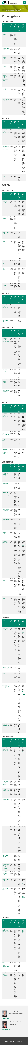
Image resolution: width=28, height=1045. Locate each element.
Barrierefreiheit (9, 1043)
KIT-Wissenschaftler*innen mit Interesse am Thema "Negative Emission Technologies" (19, 901)
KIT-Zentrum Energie (23, 693)
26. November (15, 90)
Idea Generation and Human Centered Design (5, 866)
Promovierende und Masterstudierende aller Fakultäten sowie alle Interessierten (19, 353)
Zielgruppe (19, 27)
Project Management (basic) (5, 532)
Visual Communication (5, 262)
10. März (15, 100)
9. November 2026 (15, 67)
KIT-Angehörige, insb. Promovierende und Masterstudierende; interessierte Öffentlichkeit (19, 763)
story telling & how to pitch (5, 520)
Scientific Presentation (5, 725)
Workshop (11, 147)
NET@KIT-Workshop (5, 889)
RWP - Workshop (4, 674)
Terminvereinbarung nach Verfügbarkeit (15, 39)
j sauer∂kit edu (5, 1018)
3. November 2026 (15, 58)
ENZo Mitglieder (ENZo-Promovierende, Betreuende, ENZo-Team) (19, 812)
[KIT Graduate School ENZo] (23, 9)
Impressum (12, 1041)
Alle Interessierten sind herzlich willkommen (19, 208)
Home (6, 1041)
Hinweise (23, 922)
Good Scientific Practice (5, 100)
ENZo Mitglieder (19, 51)
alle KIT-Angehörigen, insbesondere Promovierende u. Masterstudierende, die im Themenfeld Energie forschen (19, 702)
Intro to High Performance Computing (5, 148)
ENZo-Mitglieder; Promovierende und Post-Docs (19, 586)
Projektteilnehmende (19, 487)
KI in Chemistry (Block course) (5, 783)
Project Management (5, 790)
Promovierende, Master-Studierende (19, 499)
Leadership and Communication (5, 433)
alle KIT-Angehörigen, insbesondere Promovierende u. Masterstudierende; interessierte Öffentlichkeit (19, 559)
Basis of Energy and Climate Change (5, 494)
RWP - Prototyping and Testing (5, 855)
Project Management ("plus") (5, 474)
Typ (11, 25)
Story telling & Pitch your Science (5, 873)
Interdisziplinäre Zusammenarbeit (5, 451)
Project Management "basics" (5, 57)
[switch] (18, 2)
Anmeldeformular (24, 896)
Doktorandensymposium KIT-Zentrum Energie (5, 685)
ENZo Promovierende (19, 373)
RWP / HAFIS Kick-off (5, 484)
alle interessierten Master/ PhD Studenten (19, 275)
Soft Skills (11, 49)
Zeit (15, 25)
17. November (15, 75)
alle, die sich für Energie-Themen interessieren (19, 421)
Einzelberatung (11, 34)
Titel (3, 24)
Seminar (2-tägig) (11, 792)
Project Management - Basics (5, 381)
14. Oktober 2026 (15, 50)
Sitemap (16, 1043)
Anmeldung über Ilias (24, 930)
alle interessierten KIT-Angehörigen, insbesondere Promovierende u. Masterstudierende (19, 944)
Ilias (23, 545)
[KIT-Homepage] (5, 2)
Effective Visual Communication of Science (5, 668)
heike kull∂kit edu (6, 1029)
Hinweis (23, 26)
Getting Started (4, 88)
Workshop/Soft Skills (11, 66)
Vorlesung (11, 131)
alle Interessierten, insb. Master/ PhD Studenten (19, 137)
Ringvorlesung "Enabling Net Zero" (5, 131)
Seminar (11, 726)
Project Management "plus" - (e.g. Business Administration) (5, 77)
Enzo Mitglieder (19, 75)
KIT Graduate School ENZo (13, 3)
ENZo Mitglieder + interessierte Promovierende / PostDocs (19, 249)
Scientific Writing (4, 65)
